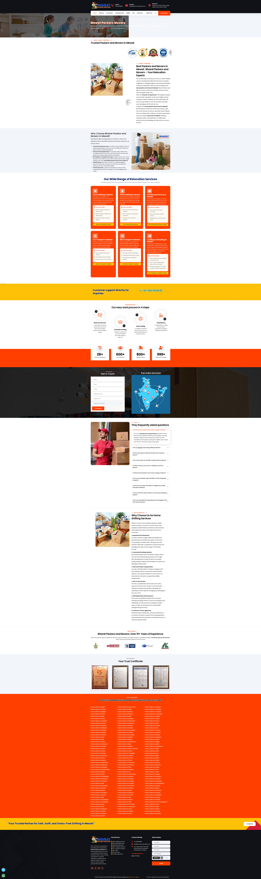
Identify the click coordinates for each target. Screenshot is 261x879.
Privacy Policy (116, 852)
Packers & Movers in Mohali (152, 788)
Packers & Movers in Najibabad (99, 728)
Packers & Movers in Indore (125, 809)
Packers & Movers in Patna (152, 751)
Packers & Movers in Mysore (152, 739)
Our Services (109, 13)
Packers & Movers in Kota (151, 728)
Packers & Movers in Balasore (125, 714)
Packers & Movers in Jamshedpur (154, 714)
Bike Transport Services (118, 847)
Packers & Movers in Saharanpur (99, 778)
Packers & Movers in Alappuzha (99, 809)
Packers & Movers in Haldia (125, 790)
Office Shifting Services (118, 843)
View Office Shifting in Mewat (130, 224)
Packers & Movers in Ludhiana (153, 732)
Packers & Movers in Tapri (97, 739)
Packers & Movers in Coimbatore (126, 762)
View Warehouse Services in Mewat (157, 224)
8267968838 (107, 28)
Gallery (128, 13)
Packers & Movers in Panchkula (153, 790)
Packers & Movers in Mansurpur (99, 755)
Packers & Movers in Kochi (152, 723)
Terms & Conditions (151, 877)
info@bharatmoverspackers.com (137, 6)
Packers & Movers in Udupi (152, 806)
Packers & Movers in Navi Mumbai (154, 746)
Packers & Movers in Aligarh (98, 707)
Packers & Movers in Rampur (98, 741)
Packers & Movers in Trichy (152, 804)
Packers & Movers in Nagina (98, 771)
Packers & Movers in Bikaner (125, 746)
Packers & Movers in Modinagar (99, 767)
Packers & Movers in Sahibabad (153, 795)
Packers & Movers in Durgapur (126, 778)
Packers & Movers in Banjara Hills (126, 721)
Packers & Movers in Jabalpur (125, 811)
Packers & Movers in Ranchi (152, 760)
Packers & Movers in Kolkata (152, 725)
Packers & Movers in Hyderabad (126, 804)
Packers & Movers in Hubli (124, 802)
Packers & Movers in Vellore (152, 809)
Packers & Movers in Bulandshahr (99, 762)
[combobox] (107, 403)
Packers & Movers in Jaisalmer (153, 707)
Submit (161, 863)
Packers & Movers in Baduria (125, 711)
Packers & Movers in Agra (97, 797)
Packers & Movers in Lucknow (152, 730)
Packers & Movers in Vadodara (153, 776)
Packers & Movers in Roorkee (152, 811)
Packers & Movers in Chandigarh (126, 753)
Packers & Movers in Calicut (125, 751)
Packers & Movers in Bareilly (125, 725)
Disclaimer (166, 877)
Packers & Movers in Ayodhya (125, 732)
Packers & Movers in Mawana (98, 760)
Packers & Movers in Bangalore (126, 718)
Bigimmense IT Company (133, 877)
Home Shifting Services (118, 841)
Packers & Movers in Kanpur (152, 718)
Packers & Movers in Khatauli (98, 746)
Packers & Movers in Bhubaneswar (127, 741)
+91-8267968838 (138, 841)
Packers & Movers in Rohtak (152, 762)
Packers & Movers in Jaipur (125, 813)
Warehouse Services (117, 845)
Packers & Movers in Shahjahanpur (100, 776)
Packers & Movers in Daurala (98, 723)
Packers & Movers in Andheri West (127, 707)
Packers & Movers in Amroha (98, 709)
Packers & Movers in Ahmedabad (99, 802)
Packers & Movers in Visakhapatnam (154, 783)
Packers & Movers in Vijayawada (153, 781)
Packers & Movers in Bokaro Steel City (128, 748)
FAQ (133, 13)
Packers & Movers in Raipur (152, 755)
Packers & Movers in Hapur (98, 737)
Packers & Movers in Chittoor (125, 758)
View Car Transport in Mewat (103, 264)
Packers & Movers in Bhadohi (125, 728)
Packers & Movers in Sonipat (152, 797)
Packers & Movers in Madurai (152, 734)
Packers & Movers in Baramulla (126, 723)
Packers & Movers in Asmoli (98, 718)
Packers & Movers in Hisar (124, 797)
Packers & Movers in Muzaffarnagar (100, 769)
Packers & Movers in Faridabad (99, 792)
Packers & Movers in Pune (151, 753)
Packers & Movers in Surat (152, 769)
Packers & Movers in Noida (152, 748)
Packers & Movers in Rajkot (152, 758)
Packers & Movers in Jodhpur (152, 716)
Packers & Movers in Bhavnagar (126, 734)
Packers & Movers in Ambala (98, 811)
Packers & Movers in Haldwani (125, 792)
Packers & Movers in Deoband (98, 725)
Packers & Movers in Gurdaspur (126, 785)
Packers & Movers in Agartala (98, 795)
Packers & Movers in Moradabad (99, 785)
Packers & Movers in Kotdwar (98, 753)
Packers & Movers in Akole (97, 806)
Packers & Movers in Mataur (98, 758)
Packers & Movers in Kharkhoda (99, 744)
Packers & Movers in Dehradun (126, 765)
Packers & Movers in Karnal (152, 721)
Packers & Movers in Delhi (97, 783)
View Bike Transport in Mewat (130, 264)
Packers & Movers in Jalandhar (153, 709)
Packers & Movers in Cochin (125, 760)
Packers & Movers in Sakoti (98, 774)
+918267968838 (119, 6)
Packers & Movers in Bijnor (97, 716)
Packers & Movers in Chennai (125, 755)
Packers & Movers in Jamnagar (153, 711)
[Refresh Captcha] (162, 857)
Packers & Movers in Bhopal (125, 739)
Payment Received (117, 854)
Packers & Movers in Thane (152, 771)
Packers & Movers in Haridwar (125, 795)
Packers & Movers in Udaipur (152, 774)
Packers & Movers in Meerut (98, 790)
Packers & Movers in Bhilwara (125, 737)
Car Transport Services (118, 848)
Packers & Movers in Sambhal (98, 788)
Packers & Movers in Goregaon (126, 783)
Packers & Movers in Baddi (125, 709)
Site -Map (115, 850)
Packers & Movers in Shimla (152, 767)
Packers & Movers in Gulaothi (98, 734)
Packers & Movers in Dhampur (98, 730)
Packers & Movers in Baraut (98, 714)
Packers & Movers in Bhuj (124, 744)
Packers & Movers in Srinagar (152, 799)
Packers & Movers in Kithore (98, 751)
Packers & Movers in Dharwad (125, 776)
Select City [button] (149, 13)
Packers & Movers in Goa (124, 771)
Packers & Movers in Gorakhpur (126, 781)
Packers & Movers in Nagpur (152, 741)
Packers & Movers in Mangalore (153, 737)
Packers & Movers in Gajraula (98, 732)
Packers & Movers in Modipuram (99, 765)
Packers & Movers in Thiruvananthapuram (156, 802)
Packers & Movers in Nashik (152, 744)
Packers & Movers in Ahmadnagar (99, 799)
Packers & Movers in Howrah (125, 799)
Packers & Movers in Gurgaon (125, 788)
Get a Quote (164, 13)
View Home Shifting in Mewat (103, 224)
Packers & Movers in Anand (98, 815)
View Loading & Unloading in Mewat (157, 273)
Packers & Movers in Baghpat (98, 711)
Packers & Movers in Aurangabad (126, 730)
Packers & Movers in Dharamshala (127, 774)
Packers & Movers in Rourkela (152, 765)
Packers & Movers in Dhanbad (125, 769)
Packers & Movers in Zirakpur (152, 785)
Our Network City (119, 13)
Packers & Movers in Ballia (124, 716)
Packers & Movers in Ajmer (98, 804)
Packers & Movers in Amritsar (98, 813)
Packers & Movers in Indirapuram (126, 806)
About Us (101, 13)
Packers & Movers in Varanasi (152, 778)
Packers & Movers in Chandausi (99, 721)
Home (95, 13)
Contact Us (140, 13)
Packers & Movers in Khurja (98, 748)
